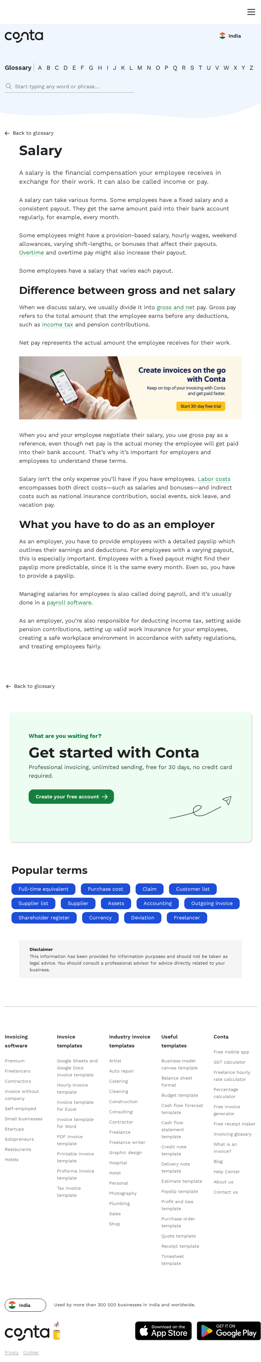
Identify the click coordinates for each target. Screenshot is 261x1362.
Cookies (31, 1352)
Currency (100, 918)
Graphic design (125, 1152)
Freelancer (187, 918)
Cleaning (118, 1091)
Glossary (18, 67)
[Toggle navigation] (250, 11)
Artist (115, 1060)
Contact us (226, 1191)
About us (223, 1181)
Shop (114, 1223)
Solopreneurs (19, 1139)
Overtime (31, 252)
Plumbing (119, 1203)
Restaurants (18, 1149)
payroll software (69, 602)
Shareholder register (44, 918)
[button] (25, 1305)
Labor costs (214, 478)
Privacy (12, 1352)
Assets (116, 903)
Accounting (158, 903)
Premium (15, 1060)
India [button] (235, 36)
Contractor (121, 1121)
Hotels (11, 1159)
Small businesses (23, 1118)
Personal (118, 1183)
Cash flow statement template (172, 1129)
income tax (57, 324)
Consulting (120, 1111)
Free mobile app (231, 1051)
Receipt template (180, 1246)
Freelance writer (127, 1142)
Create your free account (67, 797)
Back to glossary (33, 133)
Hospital (118, 1162)
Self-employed (20, 1108)
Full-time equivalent (43, 889)
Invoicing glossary (232, 1134)
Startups (14, 1128)
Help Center (227, 1171)
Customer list (193, 889)
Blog (218, 1161)
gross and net (176, 307)
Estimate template (181, 1181)
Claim (150, 889)
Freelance (119, 1132)
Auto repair (121, 1070)
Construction (123, 1101)
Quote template (178, 1235)
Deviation (142, 918)
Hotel (115, 1172)
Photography (123, 1193)
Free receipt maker (235, 1123)
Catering (118, 1081)
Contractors (18, 1081)
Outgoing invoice (212, 903)
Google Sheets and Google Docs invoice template (77, 1067)
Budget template (179, 1095)
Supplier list (33, 903)
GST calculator (230, 1062)
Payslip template (179, 1191)
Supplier (78, 903)
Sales (115, 1213)
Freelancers (17, 1070)
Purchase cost (105, 889)
